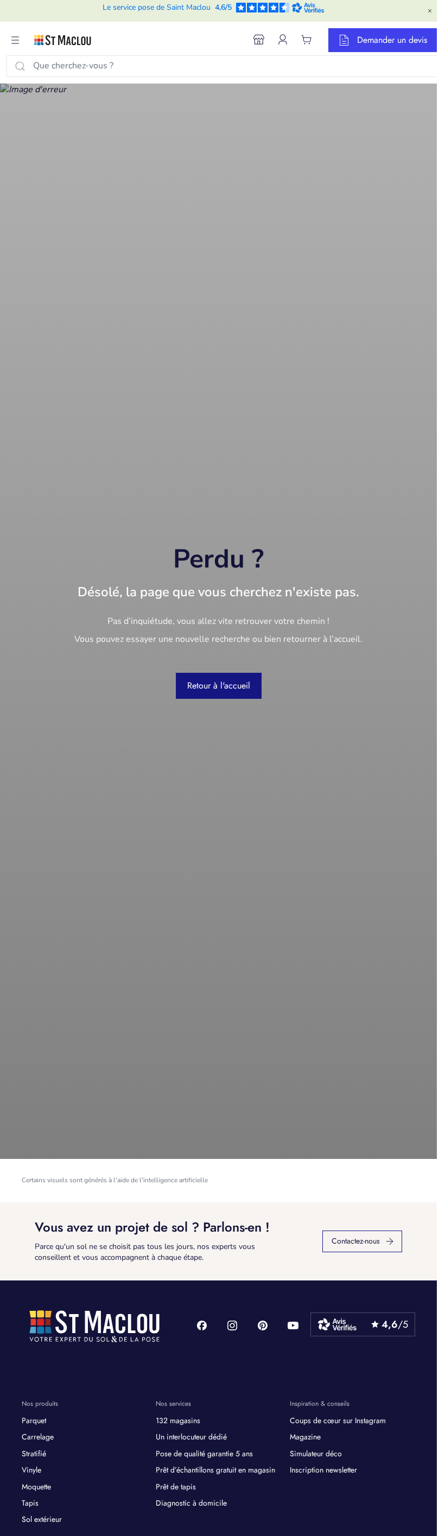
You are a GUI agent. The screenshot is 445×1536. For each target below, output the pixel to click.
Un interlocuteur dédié (191, 1436)
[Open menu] (15, 40)
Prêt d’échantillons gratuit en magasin (215, 1469)
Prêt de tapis (176, 1486)
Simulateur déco (316, 1453)
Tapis (30, 1502)
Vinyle (31, 1469)
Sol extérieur (42, 1519)
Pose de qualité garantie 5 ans (204, 1453)
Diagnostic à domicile (191, 1502)
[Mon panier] (306, 39)
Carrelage (38, 1436)
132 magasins (178, 1420)
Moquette (36, 1486)
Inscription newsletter (323, 1469)
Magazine (305, 1436)
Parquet (34, 1420)
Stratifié (34, 1453)
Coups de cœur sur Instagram (338, 1420)
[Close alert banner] (429, 10)
